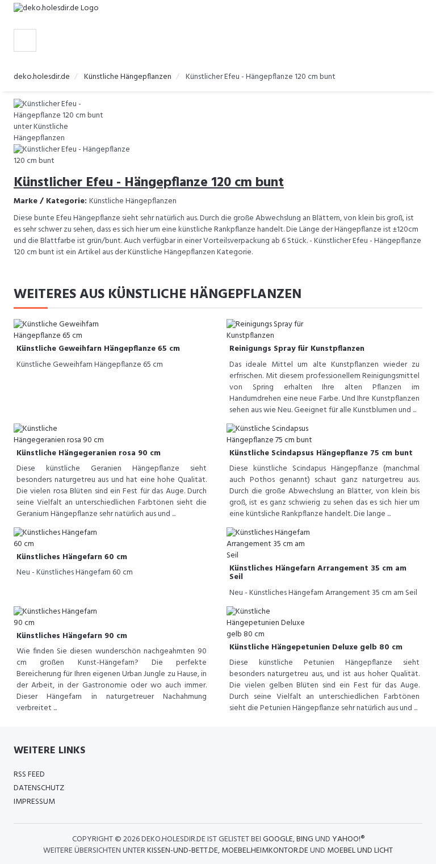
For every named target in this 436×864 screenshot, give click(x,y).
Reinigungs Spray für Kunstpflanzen (296, 348)
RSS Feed (29, 774)
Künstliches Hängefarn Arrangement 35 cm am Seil (317, 573)
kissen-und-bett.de (182, 850)
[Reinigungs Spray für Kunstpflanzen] (272, 330)
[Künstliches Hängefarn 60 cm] (59, 539)
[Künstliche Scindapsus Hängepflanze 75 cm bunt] (272, 434)
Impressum (34, 801)
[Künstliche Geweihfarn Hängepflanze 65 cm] (59, 330)
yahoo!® (348, 839)
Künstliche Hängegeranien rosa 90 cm (88, 453)
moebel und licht (360, 850)
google (278, 839)
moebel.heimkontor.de (264, 850)
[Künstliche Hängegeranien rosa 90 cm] (59, 434)
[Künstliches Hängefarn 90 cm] (59, 617)
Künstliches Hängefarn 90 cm (71, 636)
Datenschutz (39, 788)
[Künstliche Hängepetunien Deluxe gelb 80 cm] (272, 623)
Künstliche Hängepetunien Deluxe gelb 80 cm (316, 647)
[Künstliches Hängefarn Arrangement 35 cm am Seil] (272, 544)
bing (304, 839)
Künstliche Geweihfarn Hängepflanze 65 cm (98, 348)
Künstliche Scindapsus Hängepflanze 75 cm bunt (321, 453)
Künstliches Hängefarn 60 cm (71, 557)
